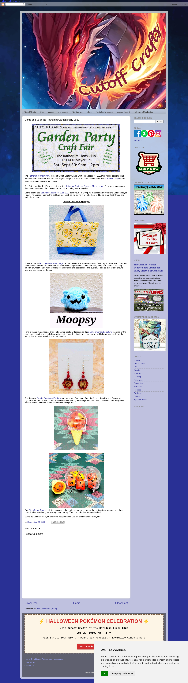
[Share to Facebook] (60, 522)
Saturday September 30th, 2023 (55, 193)
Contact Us (77, 112)
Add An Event (123, 112)
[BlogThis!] (55, 522)
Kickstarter (138, 380)
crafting (137, 360)
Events (137, 370)
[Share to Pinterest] (63, 522)
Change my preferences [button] (122, 673)
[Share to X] (58, 522)
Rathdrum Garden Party (39, 176)
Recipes (137, 390)
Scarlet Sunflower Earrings (49, 398)
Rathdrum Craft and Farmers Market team (84, 186)
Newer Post (31, 603)
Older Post (121, 603)
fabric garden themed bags (51, 263)
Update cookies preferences (12, 1)
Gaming (137, 377)
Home (76, 603)
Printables (138, 383)
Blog (42, 112)
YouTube (138, 141)
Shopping (138, 396)
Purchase (138, 387)
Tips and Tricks (140, 400)
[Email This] (52, 522)
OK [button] (104, 673)
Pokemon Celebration (143, 112)
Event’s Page (113, 179)
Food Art (137, 373)
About (51, 112)
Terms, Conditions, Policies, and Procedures (43, 659)
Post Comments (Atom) (46, 609)
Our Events (63, 112)
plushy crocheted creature (100, 332)
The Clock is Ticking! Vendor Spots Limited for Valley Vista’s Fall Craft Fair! (148, 268)
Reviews (137, 393)
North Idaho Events (104, 112)
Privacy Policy (30, 662)
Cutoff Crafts (30, 112)
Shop (89, 112)
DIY (135, 367)
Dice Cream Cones (37, 510)
